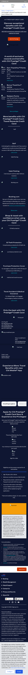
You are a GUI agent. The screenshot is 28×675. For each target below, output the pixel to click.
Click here (5, 547)
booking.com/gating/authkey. (17, 205)
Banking (5, 579)
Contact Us (6, 588)
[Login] (24, 5)
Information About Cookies (18, 667)
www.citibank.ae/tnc (11, 555)
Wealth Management (9, 582)
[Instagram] (12, 602)
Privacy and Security (9, 592)
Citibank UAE (4, 1)
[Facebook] (9, 602)
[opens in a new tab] (9, 599)
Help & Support (7, 585)
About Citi (6, 595)
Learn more (10, 80)
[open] (3, 6)
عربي (25, 1)
